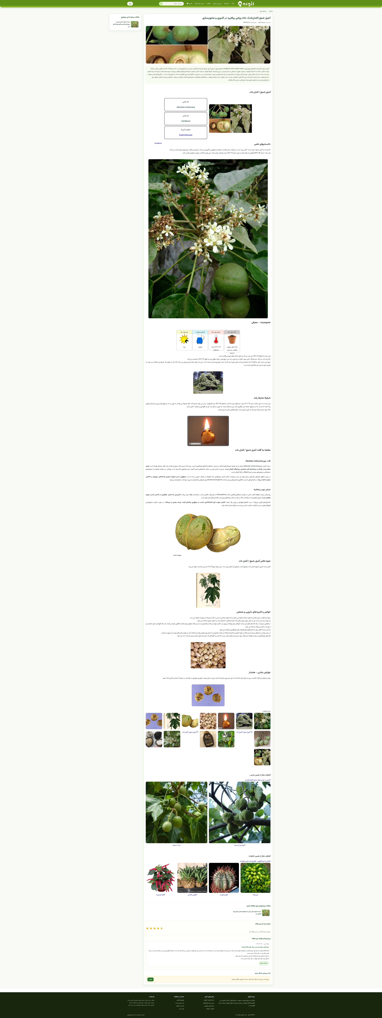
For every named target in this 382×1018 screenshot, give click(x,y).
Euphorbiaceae (185, 135)
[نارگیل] (246, 3)
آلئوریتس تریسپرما (239, 845)
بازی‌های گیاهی (180, 1000)
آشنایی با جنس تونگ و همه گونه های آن (257, 780)
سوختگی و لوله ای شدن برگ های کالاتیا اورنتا (255, 947)
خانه (233, 4)
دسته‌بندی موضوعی (209, 1006)
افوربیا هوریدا (224, 895)
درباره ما (143, 1015)
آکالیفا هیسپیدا (160, 895)
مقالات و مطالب (210, 1009)
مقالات (208, 4)
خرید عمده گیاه (199, 4)
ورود (130, 4)
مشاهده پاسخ (263, 963)
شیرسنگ (255, 895)
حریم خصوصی (130, 1015)
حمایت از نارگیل (180, 1006)
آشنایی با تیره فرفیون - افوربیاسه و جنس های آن (255, 861)
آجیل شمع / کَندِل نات (259, 92)
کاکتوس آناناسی (192, 895)
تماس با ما (181, 1009)
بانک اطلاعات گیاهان (209, 1000)
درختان (271, 11)
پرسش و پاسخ (217, 4)
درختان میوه (263, 11)
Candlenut (158, 143)
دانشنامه (226, 4)
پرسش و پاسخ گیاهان (208, 1003)
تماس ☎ (189, 4)
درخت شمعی (176, 845)
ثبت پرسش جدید (179, 1003)
